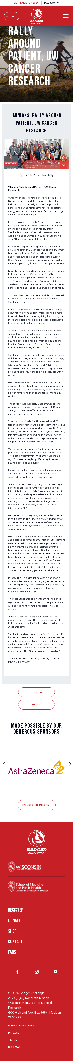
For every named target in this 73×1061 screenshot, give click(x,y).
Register (11, 16)
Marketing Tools (21, 1025)
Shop (12, 931)
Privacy (13, 1032)
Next (35, 704)
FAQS (12, 952)
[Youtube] (55, 972)
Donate (14, 921)
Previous (37, 692)
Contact (15, 942)
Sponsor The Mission (35, 805)
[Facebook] (17, 972)
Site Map (14, 1047)
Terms (13, 1039)
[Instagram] (37, 972)
